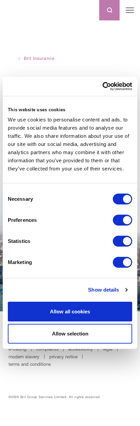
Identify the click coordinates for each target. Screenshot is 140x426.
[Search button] (109, 10)
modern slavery (23, 356)
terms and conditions (29, 364)
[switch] (122, 220)
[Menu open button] (130, 10)
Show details (103, 290)
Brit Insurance (39, 58)
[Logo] (18, 10)
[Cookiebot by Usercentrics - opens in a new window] (102, 86)
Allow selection (70, 334)
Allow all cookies (70, 311)
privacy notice (63, 356)
